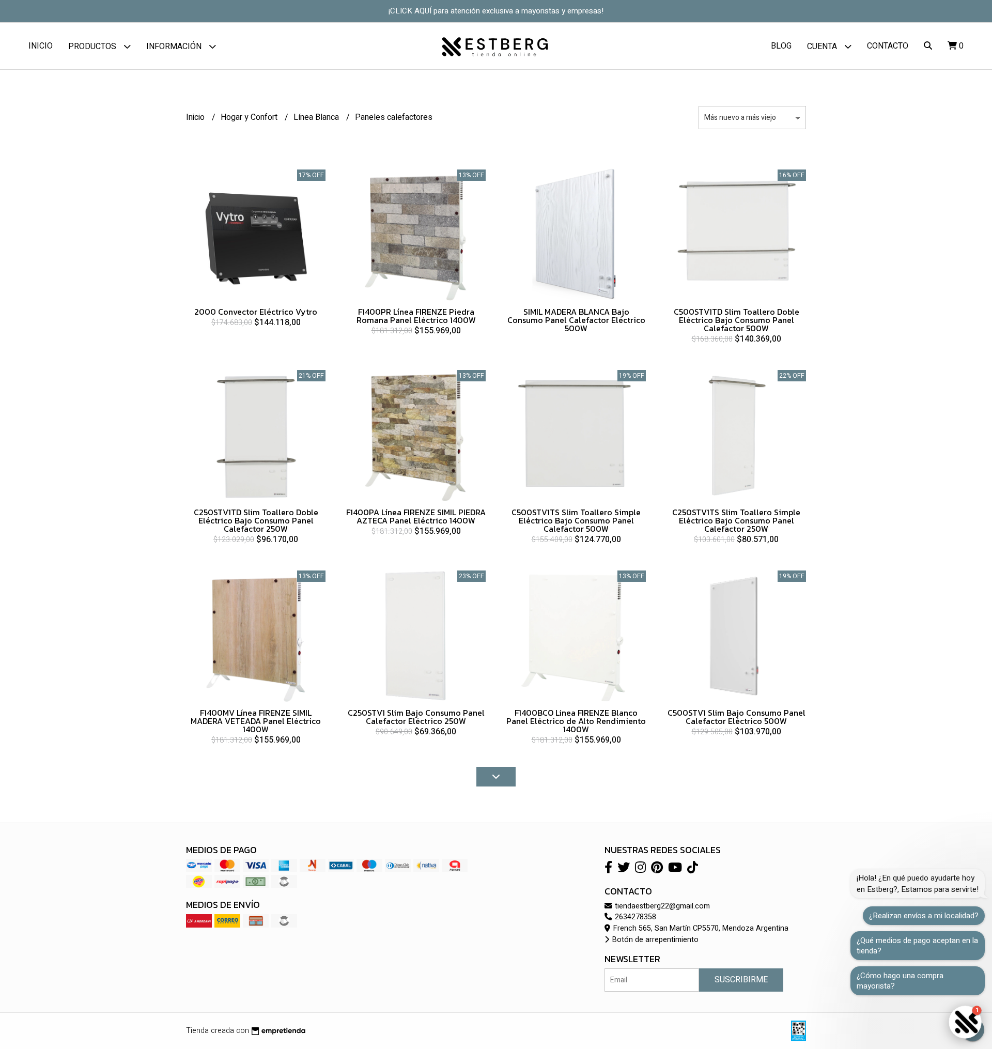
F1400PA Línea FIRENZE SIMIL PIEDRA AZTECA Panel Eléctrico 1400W (416, 516)
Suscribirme (741, 980)
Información (175, 46)
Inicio (40, 46)
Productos (93, 46)
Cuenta (823, 46)
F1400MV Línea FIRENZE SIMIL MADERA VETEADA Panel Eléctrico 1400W (256, 720)
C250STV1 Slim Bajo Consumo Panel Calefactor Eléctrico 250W (416, 716)
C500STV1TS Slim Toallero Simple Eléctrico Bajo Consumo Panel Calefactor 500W (576, 520)
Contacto (887, 46)
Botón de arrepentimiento (654, 939)
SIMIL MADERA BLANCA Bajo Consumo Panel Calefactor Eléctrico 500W (576, 319)
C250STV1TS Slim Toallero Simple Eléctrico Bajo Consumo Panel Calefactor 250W (736, 520)
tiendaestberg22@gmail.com (661, 906)
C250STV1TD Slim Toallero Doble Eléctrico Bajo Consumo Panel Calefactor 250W (256, 520)
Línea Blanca (317, 117)
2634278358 (634, 917)
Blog (781, 46)
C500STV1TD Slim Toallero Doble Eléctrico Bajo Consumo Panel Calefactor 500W (736, 319)
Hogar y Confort (250, 117)
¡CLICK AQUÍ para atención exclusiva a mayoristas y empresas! (496, 11)
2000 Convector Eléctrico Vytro (255, 311)
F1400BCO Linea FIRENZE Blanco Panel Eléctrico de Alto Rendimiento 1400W (576, 720)
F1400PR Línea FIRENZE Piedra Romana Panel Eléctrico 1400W (416, 315)
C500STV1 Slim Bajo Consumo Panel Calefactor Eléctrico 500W (736, 716)
